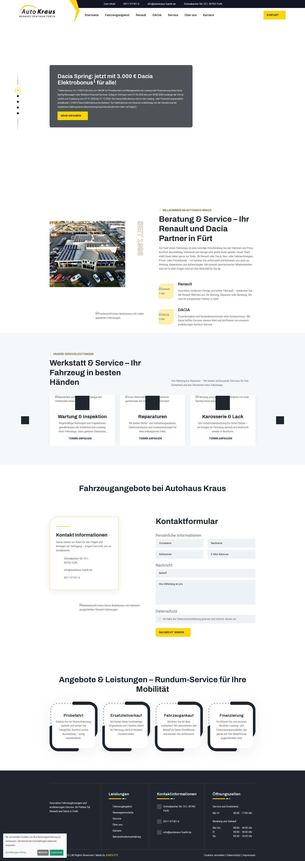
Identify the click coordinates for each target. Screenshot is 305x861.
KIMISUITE (112, 855)
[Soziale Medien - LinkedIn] (280, 4)
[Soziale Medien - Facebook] (285, 4)
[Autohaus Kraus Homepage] (37, 11)
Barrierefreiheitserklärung (127, 836)
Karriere (208, 15)
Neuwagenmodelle (123, 812)
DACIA (157, 15)
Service (173, 15)
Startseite (92, 15)
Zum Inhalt (109, 3)
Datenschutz (234, 855)
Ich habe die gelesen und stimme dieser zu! (199, 618)
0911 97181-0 (131, 3)
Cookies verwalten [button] (214, 855)
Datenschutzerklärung (189, 618)
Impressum (249, 855)
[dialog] (35, 845)
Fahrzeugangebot (117, 15)
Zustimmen (56, 852)
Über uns (191, 15)
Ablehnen (43, 852)
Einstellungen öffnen (15, 852)
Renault (141, 15)
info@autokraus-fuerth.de (162, 3)
